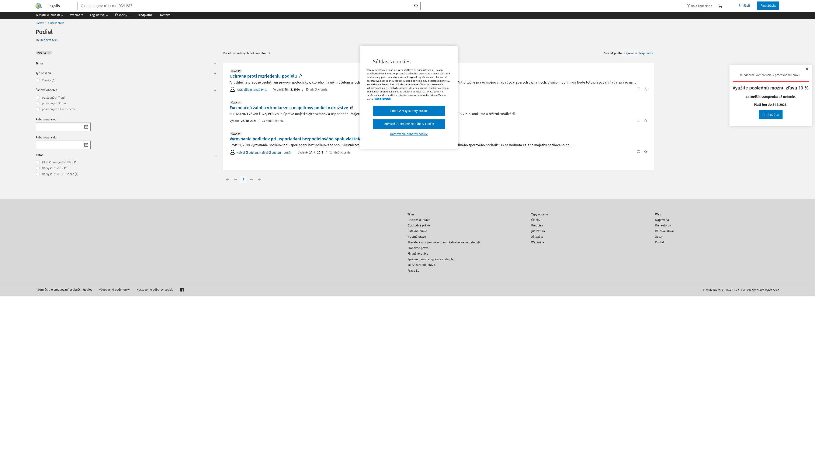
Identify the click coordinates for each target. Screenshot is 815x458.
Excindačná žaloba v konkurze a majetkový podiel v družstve (289, 107)
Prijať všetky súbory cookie (409, 111)
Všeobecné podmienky (114, 290)
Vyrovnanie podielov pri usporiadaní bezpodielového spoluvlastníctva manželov (308, 138)
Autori (659, 237)
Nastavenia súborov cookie (409, 134)
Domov (40, 23)
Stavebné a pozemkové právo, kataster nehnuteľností (444, 242)
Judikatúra (538, 231)
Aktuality (537, 237)
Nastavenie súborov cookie (154, 290)
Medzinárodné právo (421, 265)
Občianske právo (419, 220)
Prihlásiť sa (770, 115)
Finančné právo (418, 254)
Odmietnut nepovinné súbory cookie (409, 124)
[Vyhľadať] (416, 6)
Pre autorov (663, 225)
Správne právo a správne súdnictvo (431, 259)
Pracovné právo (418, 248)
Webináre (537, 242)
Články (535, 220)
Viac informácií (383, 99)
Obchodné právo (419, 225)
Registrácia (768, 5)
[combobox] (249, 6)
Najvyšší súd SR (247, 153)
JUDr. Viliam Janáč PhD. (251, 90)
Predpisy (537, 225)
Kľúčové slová (56, 23)
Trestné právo (417, 237)
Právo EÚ (413, 270)
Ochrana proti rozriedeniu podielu (263, 76)
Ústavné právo (417, 231)
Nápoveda (662, 220)
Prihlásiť (744, 5)
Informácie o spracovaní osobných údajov (64, 290)
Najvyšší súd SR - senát (275, 153)
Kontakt (660, 242)
